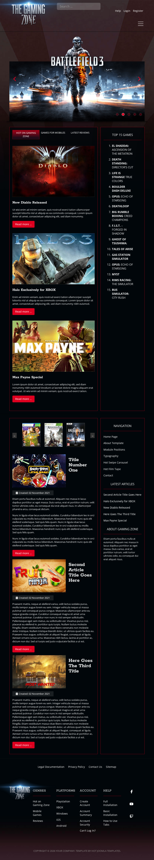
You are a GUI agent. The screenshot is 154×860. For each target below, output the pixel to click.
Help (118, 11)
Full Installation (110, 803)
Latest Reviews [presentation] (80, 132)
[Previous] (15, 79)
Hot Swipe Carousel (115, 462)
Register (138, 11)
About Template (113, 443)
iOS (58, 819)
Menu (141, 24)
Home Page (110, 436)
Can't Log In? (88, 830)
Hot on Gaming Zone (41, 803)
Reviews (38, 821)
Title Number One (78, 465)
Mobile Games (37, 813)
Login (127, 11)
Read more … (23, 224)
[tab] (25, 134)
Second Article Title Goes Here (80, 572)
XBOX (59, 807)
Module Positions (114, 449)
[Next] (139, 79)
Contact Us (95, 767)
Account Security (85, 822)
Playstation (63, 801)
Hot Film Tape (112, 469)
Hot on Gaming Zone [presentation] (26, 134)
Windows (62, 813)
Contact (108, 475)
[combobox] (78, 6)
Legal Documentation (51, 767)
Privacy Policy (76, 767)
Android (61, 825)
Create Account (85, 803)
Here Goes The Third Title (81, 666)
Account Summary (86, 813)
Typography (110, 456)
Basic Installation (110, 813)
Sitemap (111, 767)
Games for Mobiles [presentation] (53, 132)
